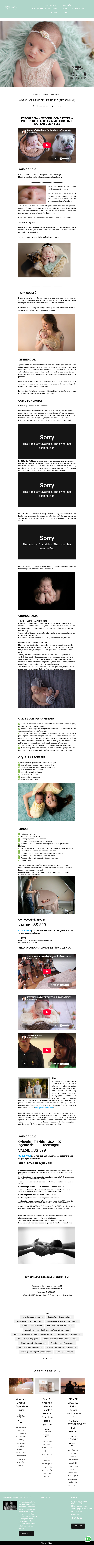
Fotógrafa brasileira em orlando (59, 1317)
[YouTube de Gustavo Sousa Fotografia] (81, 1518)
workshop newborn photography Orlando (36, 1352)
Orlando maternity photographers (33, 1343)
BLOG (65, 9)
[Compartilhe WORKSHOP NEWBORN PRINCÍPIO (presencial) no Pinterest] (50, 1358)
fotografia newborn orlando (32, 1326)
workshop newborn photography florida (61, 1347)
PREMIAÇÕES (67, 5)
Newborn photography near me (69, 1334)
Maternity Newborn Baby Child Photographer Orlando (33, 1334)
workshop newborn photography (30, 1347)
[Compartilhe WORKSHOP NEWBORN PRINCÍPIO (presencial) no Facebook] (43, 1358)
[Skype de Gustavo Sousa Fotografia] (78, 1518)
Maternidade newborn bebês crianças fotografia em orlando (47, 1330)
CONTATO (53, 12)
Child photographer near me (33, 1317)
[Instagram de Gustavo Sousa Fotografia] (75, 1518)
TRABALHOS (50, 5)
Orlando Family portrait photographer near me (60, 1339)
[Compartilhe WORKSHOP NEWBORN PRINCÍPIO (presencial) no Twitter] (47, 1358)
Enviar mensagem (80, 1506)
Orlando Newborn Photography (62, 1343)
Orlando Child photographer (28, 1339)
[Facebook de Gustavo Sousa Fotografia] (72, 1518)
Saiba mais (26, 1533)
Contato (78, 1526)
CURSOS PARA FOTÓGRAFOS (45, 9)
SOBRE (66, 12)
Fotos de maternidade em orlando (59, 1326)
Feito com (47, 1543)
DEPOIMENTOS (79, 9)
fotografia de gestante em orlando (29, 1321)
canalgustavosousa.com (44, 1108)
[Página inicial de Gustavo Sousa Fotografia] (16, 9)
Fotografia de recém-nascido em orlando (62, 1321)
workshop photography (64, 1352)
